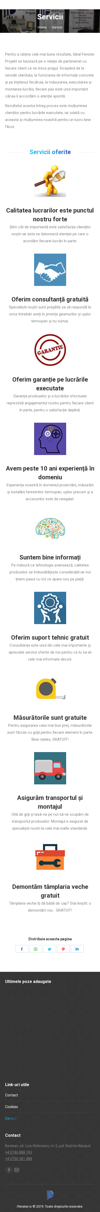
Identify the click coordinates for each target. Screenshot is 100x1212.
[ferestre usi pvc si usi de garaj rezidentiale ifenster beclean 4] (74, 1020)
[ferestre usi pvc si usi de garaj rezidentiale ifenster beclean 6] (35, 1020)
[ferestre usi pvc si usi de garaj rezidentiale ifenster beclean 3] (15, 1040)
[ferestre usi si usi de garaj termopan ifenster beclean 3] (35, 1060)
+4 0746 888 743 (18, 1152)
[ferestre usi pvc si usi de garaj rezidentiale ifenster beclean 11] (15, 1000)
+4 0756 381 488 (18, 1159)
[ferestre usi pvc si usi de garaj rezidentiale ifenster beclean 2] (35, 1040)
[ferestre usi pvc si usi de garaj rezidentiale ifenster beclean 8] (74, 1000)
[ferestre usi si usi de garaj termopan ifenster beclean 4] (15, 1060)
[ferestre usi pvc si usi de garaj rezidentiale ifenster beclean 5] (54, 1020)
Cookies (11, 1107)
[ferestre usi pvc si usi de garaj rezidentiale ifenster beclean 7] (15, 1020)
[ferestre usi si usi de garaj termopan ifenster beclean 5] (74, 1040)
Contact (11, 1095)
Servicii (11, 1118)
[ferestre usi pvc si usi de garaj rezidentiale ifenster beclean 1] (54, 1040)
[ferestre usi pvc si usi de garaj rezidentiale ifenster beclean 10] (35, 1000)
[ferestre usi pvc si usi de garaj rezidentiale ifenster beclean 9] (54, 1000)
